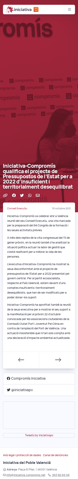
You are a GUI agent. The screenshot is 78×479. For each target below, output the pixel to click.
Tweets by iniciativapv (39, 435)
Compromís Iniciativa (28, 378)
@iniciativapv (22, 390)
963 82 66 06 (61, 475)
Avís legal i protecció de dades (22, 455)
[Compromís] (36, 9)
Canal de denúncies (55, 455)
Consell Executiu (17, 208)
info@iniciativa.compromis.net (25, 475)
